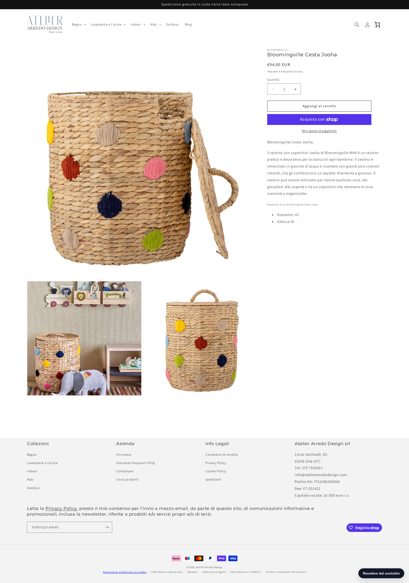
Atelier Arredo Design (209, 567)
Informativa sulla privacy (167, 572)
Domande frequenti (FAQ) (135, 463)
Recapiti (192, 572)
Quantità (273, 80)
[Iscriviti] (107, 527)
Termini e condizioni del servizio (286, 572)
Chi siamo (123, 454)
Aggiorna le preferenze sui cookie (125, 572)
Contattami (125, 471)
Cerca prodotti (127, 479)
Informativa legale (214, 572)
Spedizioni (213, 479)
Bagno (32, 454)
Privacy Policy (215, 463)
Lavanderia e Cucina (42, 463)
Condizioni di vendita (221, 454)
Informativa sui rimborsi (245, 572)
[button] (78, 24)
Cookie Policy (215, 471)
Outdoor (33, 488)
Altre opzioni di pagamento (319, 130)
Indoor (32, 471)
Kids (30, 479)
